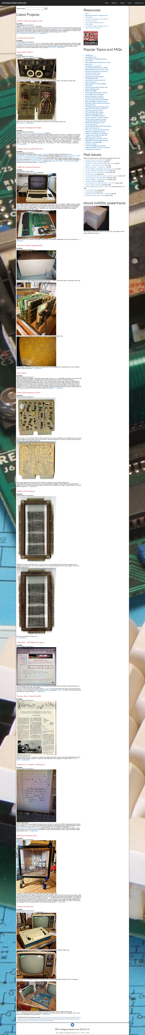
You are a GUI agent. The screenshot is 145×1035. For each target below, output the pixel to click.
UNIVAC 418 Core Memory (26, 491)
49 (33, 1020)
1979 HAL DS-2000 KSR (25, 907)
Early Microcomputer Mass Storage (95, 195)
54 (46, 1020)
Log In (129, 3)
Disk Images (88, 17)
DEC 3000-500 (47, 688)
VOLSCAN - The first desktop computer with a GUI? (99, 163)
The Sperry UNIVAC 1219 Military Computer (97, 170)
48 (31, 1020)
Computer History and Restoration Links (30, 149)
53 (44, 1020)
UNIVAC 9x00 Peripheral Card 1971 (28, 393)
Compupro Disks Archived (25, 38)
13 (66, 1017)
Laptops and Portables (91, 181)
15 (71, 1017)
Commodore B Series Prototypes (94, 161)
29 (44, 1019)
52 (41, 1020)
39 (70, 1019)
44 (20, 1020)
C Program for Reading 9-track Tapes (29, 128)
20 (20, 1019)
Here (57, 378)
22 (26, 1019)
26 (36, 1019)
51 (39, 1020)
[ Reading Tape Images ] (28, 26)
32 (52, 1019)
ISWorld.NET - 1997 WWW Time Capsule (30, 642)
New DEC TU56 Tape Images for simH (29, 21)
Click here (51, 47)
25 (33, 1019)
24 (31, 1019)
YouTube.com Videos (91, 20)
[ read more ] (43, 33)
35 (59, 1019)
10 (58, 1017)
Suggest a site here (42, 154)
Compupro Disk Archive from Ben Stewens (28, 43)
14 (68, 1017)
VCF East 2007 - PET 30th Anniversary (96, 172)
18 (79, 1017)
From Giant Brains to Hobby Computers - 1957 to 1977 (100, 183)
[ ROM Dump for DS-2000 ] (29, 912)
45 (23, 1020)
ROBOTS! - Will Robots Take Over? (95, 165)
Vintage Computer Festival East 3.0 (95, 160)
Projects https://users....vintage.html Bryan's (63, 161)
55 (49, 1020)
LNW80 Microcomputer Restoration (28, 167)
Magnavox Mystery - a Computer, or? (95, 167)
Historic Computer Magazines (93, 185)
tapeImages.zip (60, 29)
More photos (20, 123)
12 (63, 1017)
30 (46, 1019)
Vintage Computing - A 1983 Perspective (96, 179)
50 (36, 1020)
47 (28, 1020)
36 (62, 1019)
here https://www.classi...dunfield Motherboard (42, 159)
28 (41, 1019)
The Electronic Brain (90, 174)
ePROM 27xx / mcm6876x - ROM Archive (31, 764)
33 (54, 1019)
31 (49, 1019)
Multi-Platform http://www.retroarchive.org (35, 157)
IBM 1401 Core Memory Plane (27, 836)
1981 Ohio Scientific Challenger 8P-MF (30, 245)
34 (57, 1019)
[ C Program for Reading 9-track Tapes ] (33, 133)
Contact (122, 3)
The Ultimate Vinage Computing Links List (96, 26)
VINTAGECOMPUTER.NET (14, 2)
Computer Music (89, 192)
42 (78, 1019)
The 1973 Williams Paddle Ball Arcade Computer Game (100, 169)
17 (76, 1017)
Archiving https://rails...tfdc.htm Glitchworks (31, 161)
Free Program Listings (91, 190)
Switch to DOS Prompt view (92, 28)
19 (18, 1019)
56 (52, 1020)
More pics (19, 1013)
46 (26, 1020)
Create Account (139, 3)
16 (74, 1017)
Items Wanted (21, 373)
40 (72, 1019)
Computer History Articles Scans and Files (97, 19)
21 (23, 1019)
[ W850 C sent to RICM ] (28, 57)
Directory (114, 3)
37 (65, 1019)
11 (61, 1017)
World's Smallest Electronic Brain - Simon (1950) (98, 186)
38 (67, 1019)
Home (106, 3)
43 (18, 1020)
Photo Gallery (89, 24)
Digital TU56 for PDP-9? (25, 52)
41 (75, 1019)
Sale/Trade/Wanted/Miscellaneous (94, 22)
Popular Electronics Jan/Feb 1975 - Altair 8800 (98, 193)
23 (28, 1019)
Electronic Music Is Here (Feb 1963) (29, 696)
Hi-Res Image (61, 690)
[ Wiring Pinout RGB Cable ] (29, 172)
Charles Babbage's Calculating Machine (96, 177)
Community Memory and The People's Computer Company (101, 176)
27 (39, 1019)
